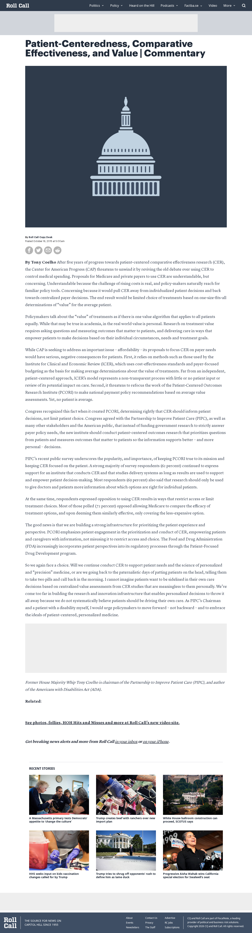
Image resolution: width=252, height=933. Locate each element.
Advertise (170, 918)
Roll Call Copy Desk (40, 237)
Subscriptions (172, 927)
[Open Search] (244, 5)
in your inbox (126, 742)
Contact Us (151, 918)
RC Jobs (169, 922)
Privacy (149, 922)
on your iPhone (156, 742)
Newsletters (132, 927)
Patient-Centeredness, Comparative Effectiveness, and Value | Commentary (115, 48)
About (129, 918)
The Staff (150, 927)
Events (129, 922)
